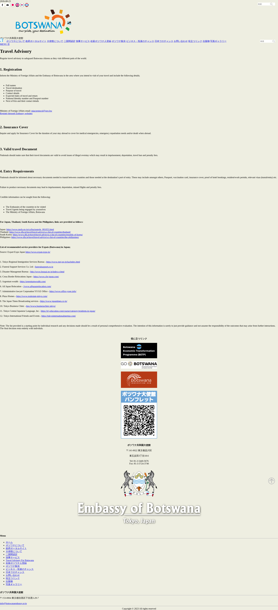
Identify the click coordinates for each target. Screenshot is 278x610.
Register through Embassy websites (16, 113)
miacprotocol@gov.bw (41, 111)
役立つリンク (195, 41)
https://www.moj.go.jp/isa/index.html (63, 262)
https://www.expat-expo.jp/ (37, 252)
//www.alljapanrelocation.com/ (37, 286)
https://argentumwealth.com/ (33, 281)
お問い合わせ (181, 41)
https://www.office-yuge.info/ (62, 291)
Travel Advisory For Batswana (20, 560)
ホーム (9, 542)
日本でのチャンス (164, 41)
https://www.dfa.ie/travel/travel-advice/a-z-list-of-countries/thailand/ (40, 232)
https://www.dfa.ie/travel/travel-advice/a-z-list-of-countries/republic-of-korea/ (48, 234)
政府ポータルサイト (35, 41)
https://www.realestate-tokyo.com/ (31, 296)
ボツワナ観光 (119, 41)
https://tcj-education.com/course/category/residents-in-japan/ (68, 311)
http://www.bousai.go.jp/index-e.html (47, 271)
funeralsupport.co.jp (44, 267)
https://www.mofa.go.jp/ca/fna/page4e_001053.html (30, 229)
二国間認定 (69, 41)
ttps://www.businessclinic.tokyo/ (41, 306)
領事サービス (83, 41)
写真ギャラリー (218, 41)
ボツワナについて (15, 41)
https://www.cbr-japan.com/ (46, 276)
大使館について (55, 41)
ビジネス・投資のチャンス (140, 41)
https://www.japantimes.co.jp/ (53, 301)
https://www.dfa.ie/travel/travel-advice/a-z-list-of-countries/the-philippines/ (45, 237)
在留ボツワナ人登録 (100, 41)
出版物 (206, 41)
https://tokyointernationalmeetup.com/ (58, 316)
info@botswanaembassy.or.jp (13, 603)
